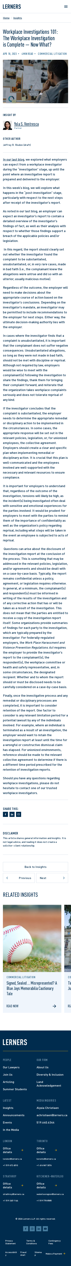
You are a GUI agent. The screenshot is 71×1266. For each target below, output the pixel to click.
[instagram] (32, 1228)
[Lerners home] (12, 6)
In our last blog (13, 159)
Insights (17, 17)
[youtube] (45, 1228)
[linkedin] (38, 1228)
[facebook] (25, 1228)
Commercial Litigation (52, 53)
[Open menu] (66, 6)
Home (6, 17)
